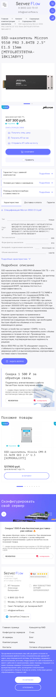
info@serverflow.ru (28, 12)
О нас (31, 632)
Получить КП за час (20, 138)
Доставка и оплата (33, 202)
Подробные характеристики (14, 259)
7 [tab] (36, 486)
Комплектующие (10, 642)
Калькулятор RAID (37, 627)
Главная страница (11, 627)
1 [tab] (27, 103)
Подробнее (44, 173)
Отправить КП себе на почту (24, 143)
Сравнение (52, 18)
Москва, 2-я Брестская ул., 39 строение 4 (27, 602)
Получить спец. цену (20, 133)
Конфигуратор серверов (14, 632)
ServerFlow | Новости (19, 617)
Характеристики (11, 202)
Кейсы (32, 642)
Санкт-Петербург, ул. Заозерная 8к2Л (25, 606)
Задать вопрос (17, 361)
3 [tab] (27, 486)
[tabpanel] (28, 82)
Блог (31, 637)
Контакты (7, 647)
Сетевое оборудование (40, 647)
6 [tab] (34, 486)
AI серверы (8, 637)
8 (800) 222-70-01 (28, 8)
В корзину (29, 152)
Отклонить (28, 687)
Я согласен (28, 680)
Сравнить (29, 160)
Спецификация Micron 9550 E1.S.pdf (23, 210)
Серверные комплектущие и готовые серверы (12, 578)
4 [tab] (29, 486)
